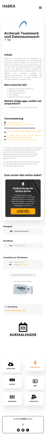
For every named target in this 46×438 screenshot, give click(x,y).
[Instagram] (27, 430)
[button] (40, 7)
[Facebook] (18, 430)
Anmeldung (12, 307)
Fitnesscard (21, 262)
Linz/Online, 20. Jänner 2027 (15, 310)
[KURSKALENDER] (23, 327)
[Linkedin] (23, 430)
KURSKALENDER (23, 334)
